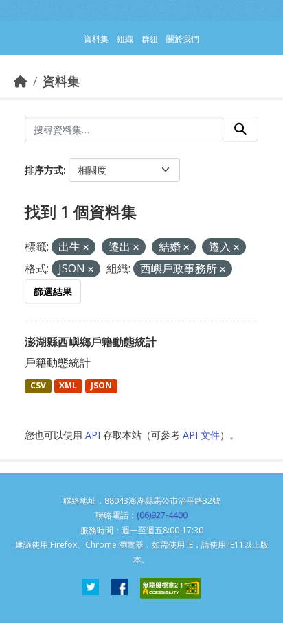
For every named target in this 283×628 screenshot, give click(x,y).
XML (68, 385)
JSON (101, 385)
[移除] (86, 247)
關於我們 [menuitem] (182, 39)
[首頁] (20, 81)
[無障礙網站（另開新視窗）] (170, 588)
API (92, 434)
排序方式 (44, 169)
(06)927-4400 (162, 515)
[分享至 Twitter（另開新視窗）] (90, 588)
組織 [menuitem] (125, 39)
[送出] (240, 129)
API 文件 (201, 434)
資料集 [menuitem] (96, 39)
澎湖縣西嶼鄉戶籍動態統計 (91, 341)
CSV (38, 385)
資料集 (61, 81)
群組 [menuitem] (150, 39)
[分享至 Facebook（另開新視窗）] (119, 588)
